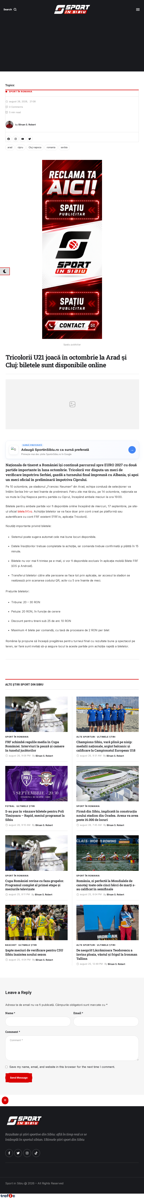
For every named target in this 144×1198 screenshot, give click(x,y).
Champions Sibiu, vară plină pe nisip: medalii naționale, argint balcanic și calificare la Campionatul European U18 (105, 746)
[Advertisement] (72, 45)
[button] (10, 9)
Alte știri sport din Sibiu (24, 684)
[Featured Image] (36, 714)
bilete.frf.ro (25, 511)
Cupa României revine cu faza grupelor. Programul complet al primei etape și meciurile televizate (34, 885)
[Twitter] (30, 139)
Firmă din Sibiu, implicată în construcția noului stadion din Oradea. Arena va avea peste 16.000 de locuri (107, 815)
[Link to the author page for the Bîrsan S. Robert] (9, 125)
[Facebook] (8, 139)
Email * (78, 1013)
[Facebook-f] (9, 1153)
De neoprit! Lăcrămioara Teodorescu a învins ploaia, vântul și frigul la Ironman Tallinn (106, 954)
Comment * (12, 1032)
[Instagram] (15, 139)
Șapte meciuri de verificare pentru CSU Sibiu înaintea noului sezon (34, 952)
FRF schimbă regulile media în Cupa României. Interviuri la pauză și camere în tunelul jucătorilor (34, 746)
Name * (10, 1013)
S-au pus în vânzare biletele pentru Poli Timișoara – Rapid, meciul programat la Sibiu (35, 815)
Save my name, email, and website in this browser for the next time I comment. (62, 1067)
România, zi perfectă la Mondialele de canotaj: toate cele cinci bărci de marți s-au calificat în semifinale (105, 885)
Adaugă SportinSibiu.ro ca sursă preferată (55, 450)
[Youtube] (22, 139)
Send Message (19, 1077)
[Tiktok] (36, 1153)
